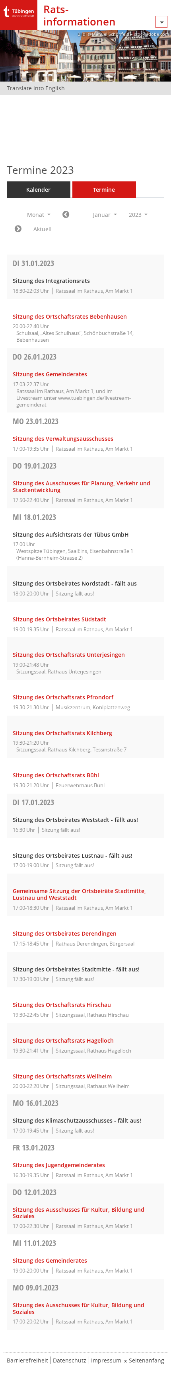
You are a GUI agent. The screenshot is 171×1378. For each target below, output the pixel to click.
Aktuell (42, 229)
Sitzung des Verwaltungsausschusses (63, 438)
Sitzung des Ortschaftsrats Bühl (56, 775)
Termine (104, 189)
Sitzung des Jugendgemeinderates (59, 1165)
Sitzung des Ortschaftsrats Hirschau (62, 1004)
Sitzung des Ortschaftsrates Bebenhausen (70, 316)
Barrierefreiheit (27, 1360)
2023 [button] (136, 214)
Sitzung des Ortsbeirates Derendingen (65, 933)
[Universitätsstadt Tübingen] (18, 10)
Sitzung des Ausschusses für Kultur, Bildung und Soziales (78, 1213)
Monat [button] (36, 214)
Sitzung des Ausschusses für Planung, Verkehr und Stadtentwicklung (81, 486)
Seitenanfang (146, 1360)
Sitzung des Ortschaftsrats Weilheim (62, 1076)
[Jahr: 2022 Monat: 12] (65, 215)
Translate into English (36, 88)
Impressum (106, 1360)
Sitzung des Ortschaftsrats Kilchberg (62, 733)
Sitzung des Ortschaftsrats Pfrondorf (63, 697)
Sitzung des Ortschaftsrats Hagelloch (63, 1040)
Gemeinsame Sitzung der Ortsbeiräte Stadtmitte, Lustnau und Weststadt (79, 894)
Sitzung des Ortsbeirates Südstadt (59, 619)
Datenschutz (69, 1360)
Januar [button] (102, 214)
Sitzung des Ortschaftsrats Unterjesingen (69, 654)
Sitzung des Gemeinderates (50, 374)
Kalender (38, 189)
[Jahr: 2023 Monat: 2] (18, 229)
